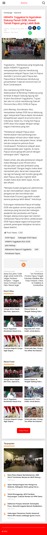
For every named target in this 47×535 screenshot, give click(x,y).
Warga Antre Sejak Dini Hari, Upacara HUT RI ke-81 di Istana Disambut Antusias (13, 310)
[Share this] (30, 28)
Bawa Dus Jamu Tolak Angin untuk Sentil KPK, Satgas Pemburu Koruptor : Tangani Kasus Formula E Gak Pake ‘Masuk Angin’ (13, 278)
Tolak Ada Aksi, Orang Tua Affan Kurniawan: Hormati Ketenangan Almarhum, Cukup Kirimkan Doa (33, 349)
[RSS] (24, 265)
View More (23, 430)
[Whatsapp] (30, 33)
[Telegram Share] (39, 28)
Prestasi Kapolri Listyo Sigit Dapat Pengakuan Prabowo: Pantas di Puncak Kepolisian (13, 349)
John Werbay (10, 245)
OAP (36, 249)
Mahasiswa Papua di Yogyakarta (18, 249)
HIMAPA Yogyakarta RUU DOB (17, 241)
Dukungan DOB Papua (27, 237)
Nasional (7, 32)
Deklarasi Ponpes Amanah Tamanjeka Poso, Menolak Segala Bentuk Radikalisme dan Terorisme (25, 505)
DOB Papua (10, 237)
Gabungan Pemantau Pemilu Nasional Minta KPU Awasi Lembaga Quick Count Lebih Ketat (24, 514)
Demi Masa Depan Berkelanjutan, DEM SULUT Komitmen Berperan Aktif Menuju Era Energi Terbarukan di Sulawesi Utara (24, 476)
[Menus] (4, 3)
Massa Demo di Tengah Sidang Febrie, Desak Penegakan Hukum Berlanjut (33, 310)
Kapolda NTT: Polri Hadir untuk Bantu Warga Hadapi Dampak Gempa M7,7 (33, 330)
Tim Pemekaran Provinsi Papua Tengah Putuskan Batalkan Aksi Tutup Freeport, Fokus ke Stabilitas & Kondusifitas (33, 278)
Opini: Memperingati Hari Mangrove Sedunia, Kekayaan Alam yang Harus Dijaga (23, 486)
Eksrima (24, 3)
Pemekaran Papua (12, 253)
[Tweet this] (34, 28)
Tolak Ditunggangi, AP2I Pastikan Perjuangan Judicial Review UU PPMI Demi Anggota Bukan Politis (25, 495)
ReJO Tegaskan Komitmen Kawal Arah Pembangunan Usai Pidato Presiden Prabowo (13, 330)
